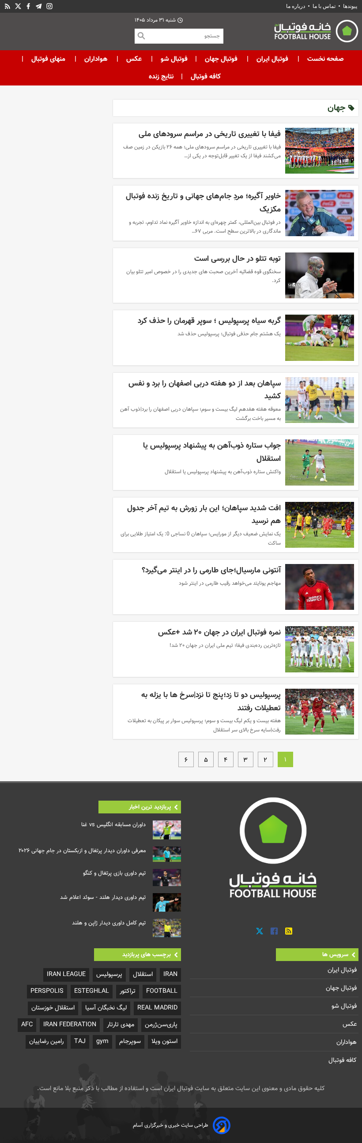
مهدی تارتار (120, 1025)
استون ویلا (164, 1041)
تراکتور (128, 991)
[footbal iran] (290, 33)
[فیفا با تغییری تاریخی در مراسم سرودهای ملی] (319, 151)
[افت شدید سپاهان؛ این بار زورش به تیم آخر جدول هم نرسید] (319, 525)
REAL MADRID (157, 1008)
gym (102, 1041)
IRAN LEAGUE (66, 974)
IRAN (170, 974)
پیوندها (350, 6)
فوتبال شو (173, 59)
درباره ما (296, 6)
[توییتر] (259, 931)
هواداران (96, 59)
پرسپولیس (109, 974)
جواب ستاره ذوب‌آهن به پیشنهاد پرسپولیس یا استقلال (212, 452)
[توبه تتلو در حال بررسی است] (319, 275)
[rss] (7, 6)
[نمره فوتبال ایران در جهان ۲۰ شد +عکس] (319, 649)
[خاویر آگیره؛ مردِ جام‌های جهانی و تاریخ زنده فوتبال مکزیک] (319, 213)
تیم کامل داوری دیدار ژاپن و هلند (109, 923)
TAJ (80, 1041)
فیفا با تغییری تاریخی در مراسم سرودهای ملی (210, 134)
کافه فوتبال (205, 76)
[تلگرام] (38, 6)
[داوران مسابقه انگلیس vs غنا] (167, 829)
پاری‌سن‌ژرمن (161, 1025)
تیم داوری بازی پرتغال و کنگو (114, 873)
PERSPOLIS (47, 991)
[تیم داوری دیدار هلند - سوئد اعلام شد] (167, 902)
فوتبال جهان (221, 59)
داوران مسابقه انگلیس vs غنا (113, 824)
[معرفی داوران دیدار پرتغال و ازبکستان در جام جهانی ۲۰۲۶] (167, 854)
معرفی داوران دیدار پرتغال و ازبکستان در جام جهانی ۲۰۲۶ (82, 850)
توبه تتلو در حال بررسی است (237, 259)
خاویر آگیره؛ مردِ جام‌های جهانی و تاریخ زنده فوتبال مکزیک (203, 202)
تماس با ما (324, 6)
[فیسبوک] (28, 6)
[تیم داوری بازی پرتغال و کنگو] (167, 877)
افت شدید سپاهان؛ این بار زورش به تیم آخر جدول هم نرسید (204, 514)
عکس (133, 59)
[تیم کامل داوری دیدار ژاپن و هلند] (167, 928)
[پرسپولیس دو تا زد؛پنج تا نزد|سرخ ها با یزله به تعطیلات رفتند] (319, 712)
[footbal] (274, 847)
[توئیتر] (18, 6)
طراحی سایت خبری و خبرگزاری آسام (170, 1125)
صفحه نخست (324, 59)
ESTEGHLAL (91, 991)
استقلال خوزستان (53, 1008)
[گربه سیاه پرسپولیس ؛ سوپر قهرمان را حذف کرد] (319, 337)
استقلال (143, 974)
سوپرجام (130, 1041)
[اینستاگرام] (49, 6)
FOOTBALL (161, 991)
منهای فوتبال (48, 59)
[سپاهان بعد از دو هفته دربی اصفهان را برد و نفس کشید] (319, 400)
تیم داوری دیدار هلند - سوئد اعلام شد (103, 897)
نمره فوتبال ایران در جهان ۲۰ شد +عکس (219, 632)
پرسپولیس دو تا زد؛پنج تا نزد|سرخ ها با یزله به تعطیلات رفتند (211, 701)
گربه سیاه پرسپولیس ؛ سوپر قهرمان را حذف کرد (209, 321)
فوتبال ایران (272, 59)
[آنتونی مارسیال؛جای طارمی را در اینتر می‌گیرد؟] (319, 587)
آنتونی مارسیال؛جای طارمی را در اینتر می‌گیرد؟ (211, 570)
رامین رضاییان (46, 1041)
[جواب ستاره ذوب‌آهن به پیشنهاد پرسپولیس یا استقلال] (319, 462)
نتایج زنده (161, 76)
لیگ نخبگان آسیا (106, 1008)
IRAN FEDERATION (69, 1025)
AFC (27, 1025)
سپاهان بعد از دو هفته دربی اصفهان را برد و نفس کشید (204, 390)
